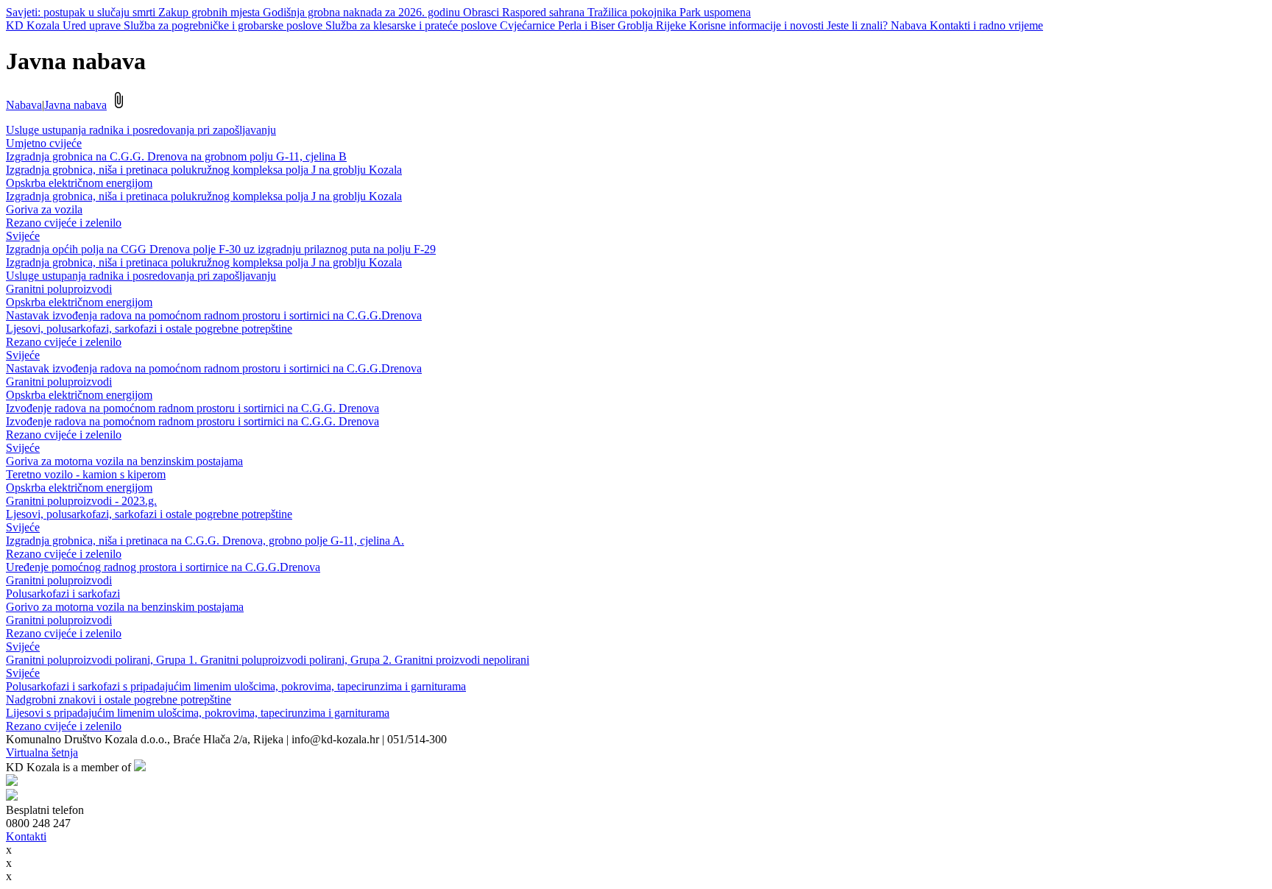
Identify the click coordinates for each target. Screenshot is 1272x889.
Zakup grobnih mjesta (210, 12)
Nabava (910, 25)
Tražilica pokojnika (633, 12)
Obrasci (482, 12)
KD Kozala (34, 25)
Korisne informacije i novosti (758, 25)
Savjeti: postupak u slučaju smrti (82, 12)
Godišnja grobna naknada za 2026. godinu (363, 12)
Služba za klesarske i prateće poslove (412, 25)
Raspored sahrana (544, 12)
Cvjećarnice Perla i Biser (559, 25)
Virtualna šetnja (42, 752)
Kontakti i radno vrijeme (986, 25)
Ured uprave (93, 25)
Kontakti (26, 836)
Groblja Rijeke (653, 25)
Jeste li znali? (859, 25)
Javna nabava (75, 105)
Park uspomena (715, 12)
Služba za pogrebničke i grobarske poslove (224, 25)
